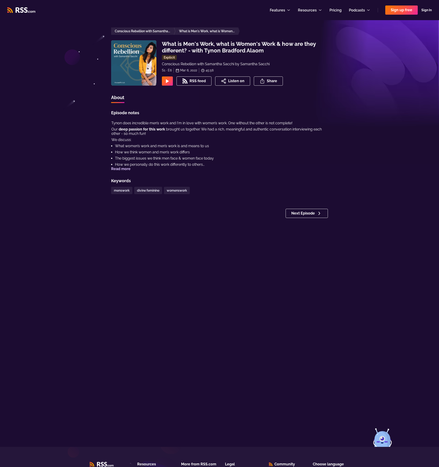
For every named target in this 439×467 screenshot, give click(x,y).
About (117, 97)
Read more (121, 169)
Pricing (335, 10)
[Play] (167, 81)
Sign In (426, 10)
